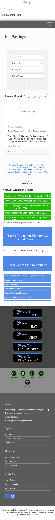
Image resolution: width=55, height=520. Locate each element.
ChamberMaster (25, 515)
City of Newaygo (13, 146)
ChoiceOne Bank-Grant (14, 287)
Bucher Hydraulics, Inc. (14, 278)
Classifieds (27, 170)
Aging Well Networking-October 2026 (29, 211)
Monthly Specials (26, 167)
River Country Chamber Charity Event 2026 (29, 217)
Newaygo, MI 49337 (19, 413)
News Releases (32, 165)
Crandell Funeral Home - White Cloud (20, 299)
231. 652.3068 (12, 417)
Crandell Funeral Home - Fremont (18, 295)
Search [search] (28, 82)
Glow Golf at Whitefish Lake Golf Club (29, 199)
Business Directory (16, 165)
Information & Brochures (28, 172)
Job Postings (39, 170)
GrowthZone (41, 512)
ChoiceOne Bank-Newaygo (15, 291)
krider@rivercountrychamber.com (19, 421)
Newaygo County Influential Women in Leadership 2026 (29, 205)
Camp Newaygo (11, 282)
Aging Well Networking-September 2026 (30, 194)
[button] (29, 96)
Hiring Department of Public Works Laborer (27, 131)
